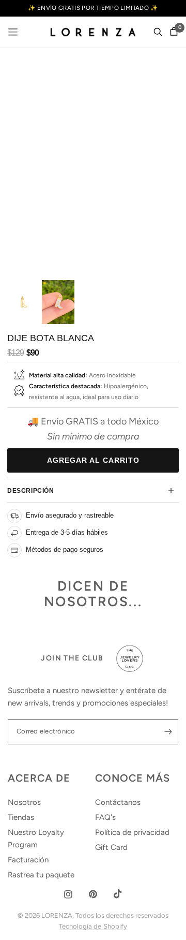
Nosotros (24, 802)
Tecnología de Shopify (93, 926)
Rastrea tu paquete (41, 874)
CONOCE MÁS (132, 778)
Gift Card (111, 847)
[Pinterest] (93, 894)
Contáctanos (118, 802)
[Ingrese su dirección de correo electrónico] (168, 731)
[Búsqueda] (158, 32)
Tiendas (21, 817)
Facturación (28, 859)
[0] (172, 32)
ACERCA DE (39, 778)
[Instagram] (68, 894)
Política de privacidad (132, 832)
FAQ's (105, 817)
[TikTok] (117, 894)
